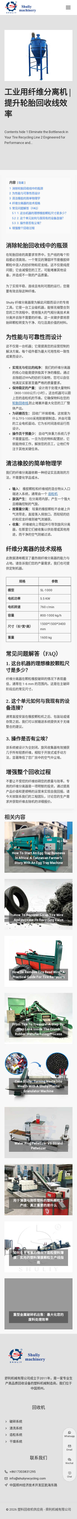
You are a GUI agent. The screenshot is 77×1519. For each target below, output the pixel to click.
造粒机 (53, 494)
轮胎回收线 (20, 403)
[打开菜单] (68, 7)
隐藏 (21, 182)
